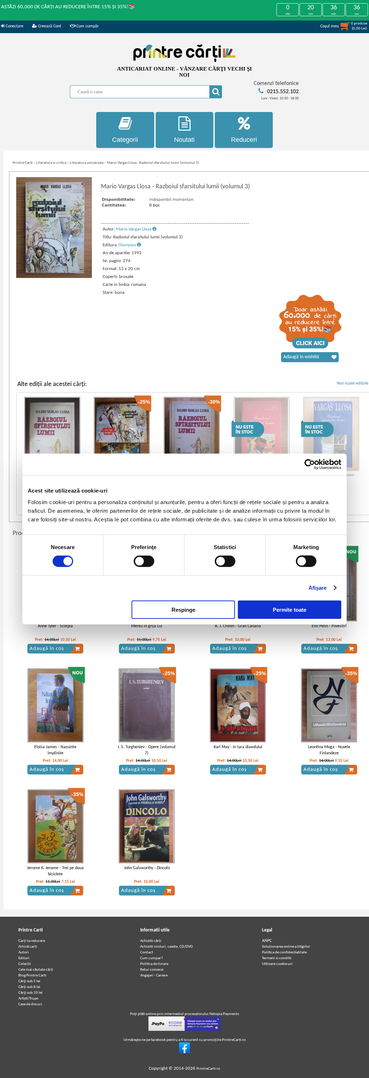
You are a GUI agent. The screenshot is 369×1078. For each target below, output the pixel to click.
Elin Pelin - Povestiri (329, 626)
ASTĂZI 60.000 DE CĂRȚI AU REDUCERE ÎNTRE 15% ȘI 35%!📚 (68, 7)
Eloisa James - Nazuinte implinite (55, 750)
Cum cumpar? (151, 958)
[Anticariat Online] (184, 1052)
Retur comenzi (152, 970)
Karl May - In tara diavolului (238, 747)
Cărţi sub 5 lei (29, 981)
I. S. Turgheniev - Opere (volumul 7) (146, 750)
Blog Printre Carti (32, 976)
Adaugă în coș (47, 648)
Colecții (24, 964)
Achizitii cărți (150, 941)
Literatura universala (86, 163)
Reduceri (244, 139)
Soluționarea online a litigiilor (286, 947)
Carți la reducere (31, 941)
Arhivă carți (27, 947)
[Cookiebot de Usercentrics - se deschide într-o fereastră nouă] (309, 464)
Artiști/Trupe (28, 999)
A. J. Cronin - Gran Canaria (238, 626)
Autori (23, 953)
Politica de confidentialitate (284, 953)
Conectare (14, 26)
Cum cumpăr (87, 26)
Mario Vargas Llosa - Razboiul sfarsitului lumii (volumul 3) (153, 163)
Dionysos (128, 245)
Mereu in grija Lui (146, 626)
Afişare (317, 588)
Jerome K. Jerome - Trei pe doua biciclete (55, 871)
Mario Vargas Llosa (134, 229)
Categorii (125, 139)
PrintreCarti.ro (208, 1069)
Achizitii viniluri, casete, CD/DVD (166, 947)
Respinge (183, 609)
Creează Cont (49, 26)
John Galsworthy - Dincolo (147, 868)
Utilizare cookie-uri (277, 964)
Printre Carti (22, 163)
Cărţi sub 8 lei (29, 987)
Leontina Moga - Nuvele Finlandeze (329, 750)
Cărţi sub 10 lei (30, 993)
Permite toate (289, 609)
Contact (146, 953)
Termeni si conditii (277, 958)
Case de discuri (30, 1004)
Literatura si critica (51, 163)
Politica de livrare (154, 964)
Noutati (184, 139)
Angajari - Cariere (154, 976)
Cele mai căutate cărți (35, 970)
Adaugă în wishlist (301, 357)
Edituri (24, 958)
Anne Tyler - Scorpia (55, 626)
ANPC (267, 941)
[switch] (144, 561)
